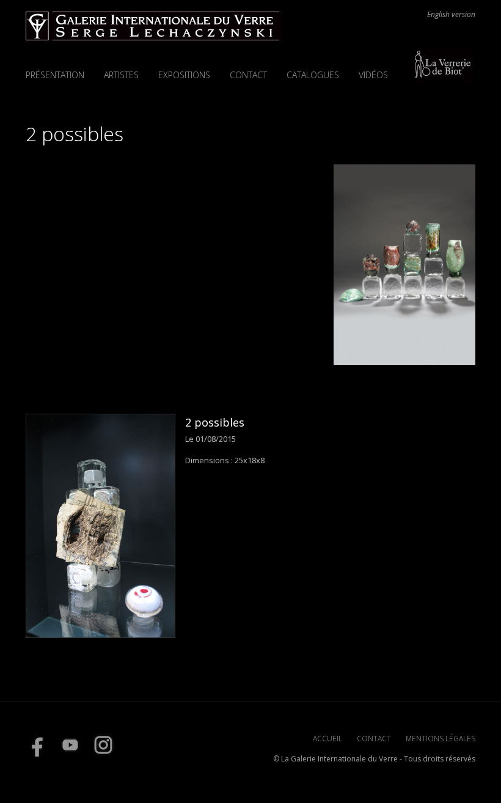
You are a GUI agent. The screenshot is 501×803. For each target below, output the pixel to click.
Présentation (55, 75)
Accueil (327, 738)
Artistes (121, 75)
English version (451, 15)
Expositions (184, 75)
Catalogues (313, 75)
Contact (248, 75)
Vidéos (373, 75)
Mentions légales (440, 738)
